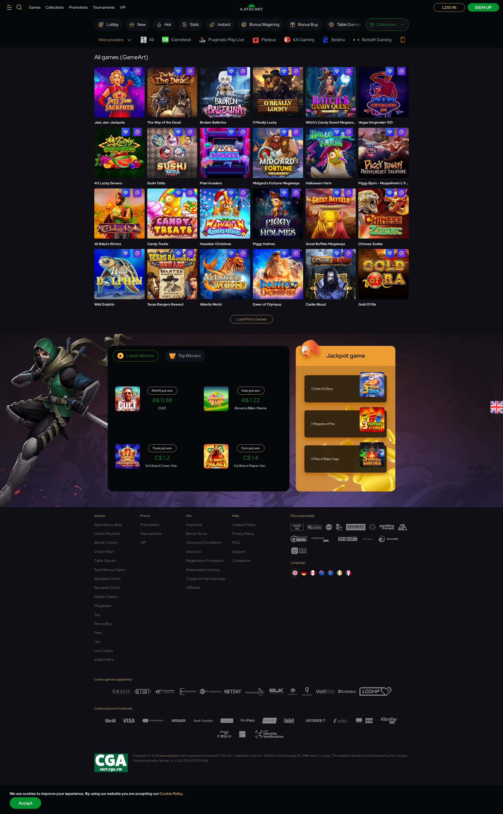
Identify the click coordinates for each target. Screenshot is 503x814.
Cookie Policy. (171, 793)
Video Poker (104, 551)
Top (97, 614)
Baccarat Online (107, 587)
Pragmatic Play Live (226, 39)
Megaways (102, 605)
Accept (25, 803)
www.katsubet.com (172, 756)
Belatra (338, 39)
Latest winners (140, 355)
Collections (55, 7)
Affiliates (193, 587)
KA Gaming (303, 39)
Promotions (78, 7)
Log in (449, 7)
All (151, 39)
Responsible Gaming (202, 569)
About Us (193, 551)
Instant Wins (104, 659)
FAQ (235, 542)
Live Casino (103, 650)
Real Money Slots (108, 524)
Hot (97, 641)
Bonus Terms (196, 533)
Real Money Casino (109, 569)
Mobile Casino (105, 596)
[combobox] (387, 24)
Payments (194, 524)
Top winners (189, 355)
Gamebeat (181, 39)
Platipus (268, 39)
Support (238, 551)
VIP (122, 7)
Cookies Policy (243, 524)
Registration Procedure (205, 560)
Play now (119, 79)
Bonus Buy (103, 623)
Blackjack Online (107, 578)
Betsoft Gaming (376, 39)
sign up (483, 7)
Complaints (241, 560)
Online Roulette (107, 533)
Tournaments (103, 7)
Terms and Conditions (203, 542)
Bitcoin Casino (105, 542)
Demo (119, 92)
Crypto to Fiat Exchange (205, 578)
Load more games (251, 319)
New (98, 632)
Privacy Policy (243, 533)
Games (34, 7)
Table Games (105, 560)
